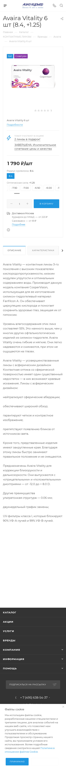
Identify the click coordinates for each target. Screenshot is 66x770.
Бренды (9, 640)
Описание (14, 250)
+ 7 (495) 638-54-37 (33, 697)
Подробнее (18, 224)
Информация (13, 659)
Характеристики (43, 250)
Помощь (10, 668)
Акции (8, 621)
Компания (11, 649)
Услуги (8, 631)
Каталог (9, 612)
